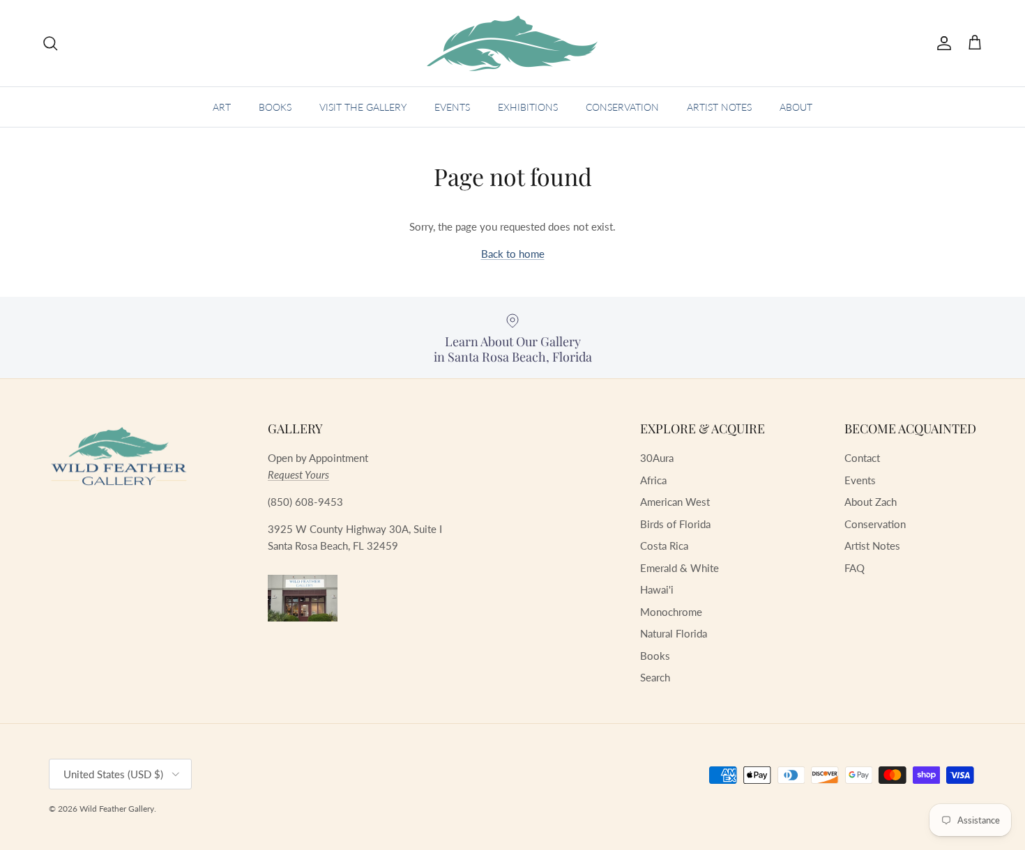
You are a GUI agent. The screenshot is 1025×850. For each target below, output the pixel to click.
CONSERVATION (622, 107)
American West (675, 501)
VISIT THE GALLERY (363, 107)
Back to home (513, 253)
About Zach (870, 501)
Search (655, 677)
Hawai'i (657, 589)
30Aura (657, 457)
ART (222, 107)
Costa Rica (664, 545)
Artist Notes (872, 545)
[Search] (50, 43)
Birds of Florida (675, 524)
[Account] (941, 43)
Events (860, 480)
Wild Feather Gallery (116, 808)
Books (655, 655)
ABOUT (796, 107)
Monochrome (671, 611)
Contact (862, 457)
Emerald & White (679, 568)
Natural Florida (673, 633)
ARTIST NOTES (719, 107)
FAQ (854, 568)
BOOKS (275, 107)
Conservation (875, 524)
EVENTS (452, 107)
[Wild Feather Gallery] (512, 43)
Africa (653, 480)
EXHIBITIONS (528, 107)
